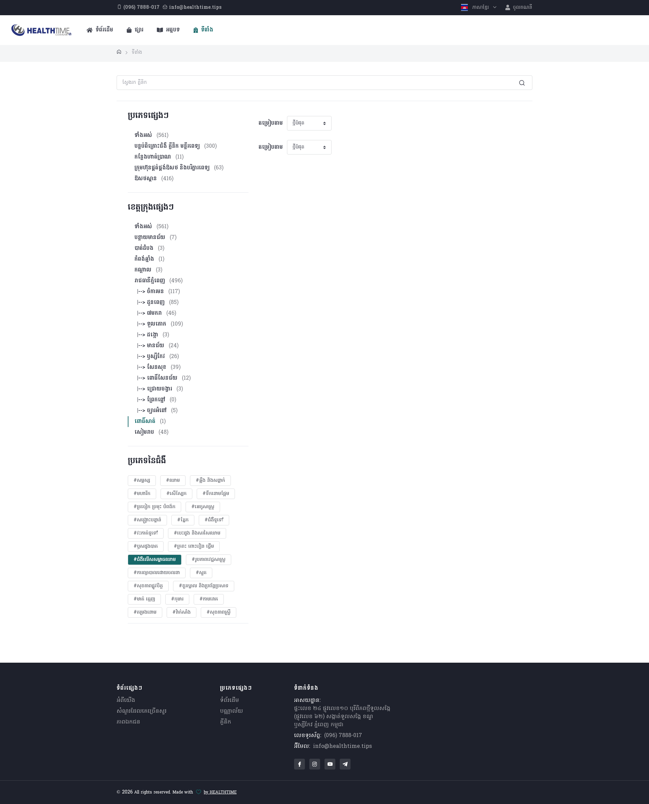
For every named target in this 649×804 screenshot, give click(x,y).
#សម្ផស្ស (142, 480)
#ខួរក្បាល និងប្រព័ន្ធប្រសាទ (204, 586)
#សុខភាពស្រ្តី (219, 612)
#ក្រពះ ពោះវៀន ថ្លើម (194, 546)
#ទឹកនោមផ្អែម (215, 493)
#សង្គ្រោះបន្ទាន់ (147, 520)
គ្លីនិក (225, 722)
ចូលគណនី (521, 7)
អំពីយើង (126, 700)
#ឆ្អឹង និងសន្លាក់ (210, 480)
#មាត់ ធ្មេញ (144, 599)
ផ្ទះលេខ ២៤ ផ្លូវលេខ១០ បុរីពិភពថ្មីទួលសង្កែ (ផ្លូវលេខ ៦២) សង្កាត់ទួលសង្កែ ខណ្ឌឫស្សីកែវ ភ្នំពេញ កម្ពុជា (342, 717)
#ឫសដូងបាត (146, 546)
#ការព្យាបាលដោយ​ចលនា (157, 572)
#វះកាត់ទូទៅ (146, 533)
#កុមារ (177, 599)
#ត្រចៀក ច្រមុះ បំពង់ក (154, 507)
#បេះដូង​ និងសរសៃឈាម (197, 533)
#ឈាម (173, 480)
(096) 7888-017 (343, 736)
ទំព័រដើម (103, 30)
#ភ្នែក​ (183, 520)
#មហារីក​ (142, 493)
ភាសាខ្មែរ (480, 7)
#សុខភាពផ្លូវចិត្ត (148, 586)
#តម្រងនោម (145, 612)
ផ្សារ (138, 30)
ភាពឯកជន (128, 722)
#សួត (201, 572)
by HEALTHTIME (220, 792)
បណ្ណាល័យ (231, 711)
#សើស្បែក (176, 493)
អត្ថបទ (172, 30)
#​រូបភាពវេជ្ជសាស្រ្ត (208, 559)
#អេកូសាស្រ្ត (202, 507)
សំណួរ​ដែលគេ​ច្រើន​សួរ (142, 711)
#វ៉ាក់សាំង (181, 612)
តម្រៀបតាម (271, 123)
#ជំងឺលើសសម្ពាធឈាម (155, 559)
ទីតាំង (206, 30)
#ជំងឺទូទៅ (214, 520)
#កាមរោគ (208, 599)
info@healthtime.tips (342, 746)
